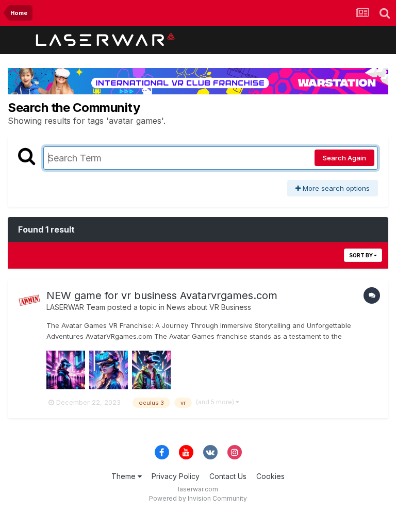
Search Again (344, 158)
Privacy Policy (176, 476)
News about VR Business (209, 307)
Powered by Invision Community (198, 498)
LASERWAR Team (75, 307)
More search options (335, 188)
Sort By (361, 255)
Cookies (270, 476)
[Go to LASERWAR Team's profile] (29, 300)
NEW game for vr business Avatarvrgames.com (161, 295)
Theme (124, 476)
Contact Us (227, 476)
